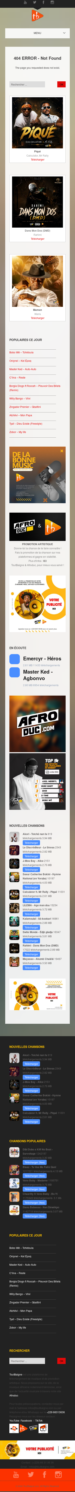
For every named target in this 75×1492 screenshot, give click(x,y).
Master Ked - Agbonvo (38, 675)
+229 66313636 (56, 1412)
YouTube (14, 1420)
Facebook (26, 1420)
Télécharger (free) (35, 1162)
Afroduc (13, 1395)
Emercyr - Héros (42, 658)
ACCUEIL (41, 33)
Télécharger (37, 159)
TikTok (38, 1420)
